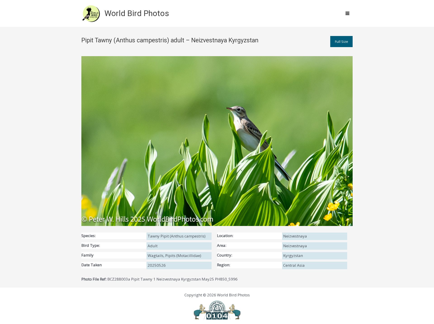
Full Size (341, 41)
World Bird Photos (136, 13)
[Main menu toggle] (347, 13)
